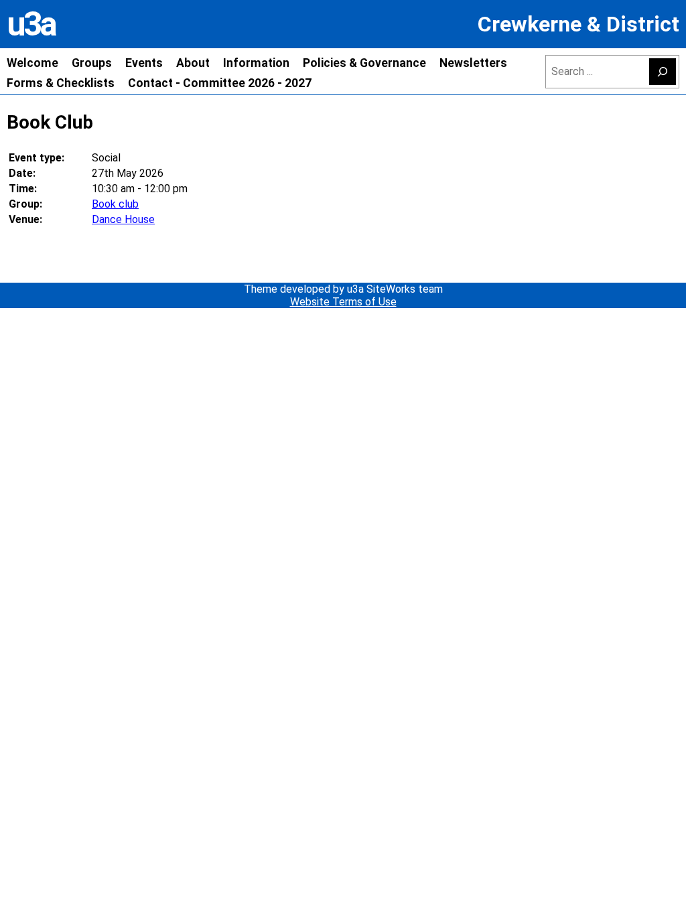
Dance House (123, 219)
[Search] (662, 71)
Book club (115, 204)
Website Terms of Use (343, 301)
